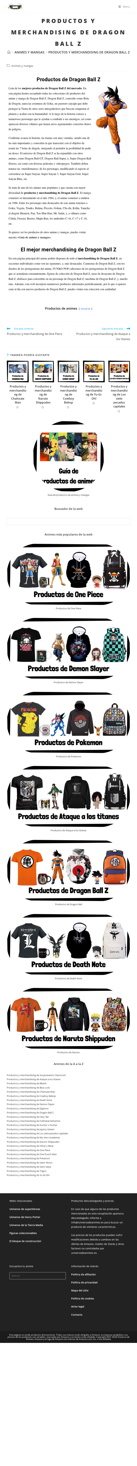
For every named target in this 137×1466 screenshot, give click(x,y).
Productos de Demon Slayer (68, 682)
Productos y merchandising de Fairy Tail (28, 1116)
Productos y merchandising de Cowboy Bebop (68, 394)
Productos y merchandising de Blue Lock (28, 1087)
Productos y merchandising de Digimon (28, 1108)
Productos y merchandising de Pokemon (28, 1158)
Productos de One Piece (68, 608)
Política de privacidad (84, 1282)
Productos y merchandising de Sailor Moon (29, 1162)
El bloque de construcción (25, 1241)
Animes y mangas (22, 66)
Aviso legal (77, 1306)
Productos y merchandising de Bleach (27, 1083)
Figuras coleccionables (23, 1233)
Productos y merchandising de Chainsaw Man (17, 394)
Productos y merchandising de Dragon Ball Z (89, 52)
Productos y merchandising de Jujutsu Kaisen (30, 1129)
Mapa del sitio (79, 1290)
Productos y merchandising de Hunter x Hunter (32, 1125)
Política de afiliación (83, 1274)
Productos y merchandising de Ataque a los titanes (33, 1079)
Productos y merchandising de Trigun (26, 1171)
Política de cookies (82, 1298)
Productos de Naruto (68, 1052)
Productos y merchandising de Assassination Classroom (36, 1075)
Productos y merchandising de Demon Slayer (30, 1104)
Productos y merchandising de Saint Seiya (29, 1166)
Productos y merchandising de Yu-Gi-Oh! (93, 392)
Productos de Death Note (68, 978)
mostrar (85, 308)
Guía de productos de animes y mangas (68, 495)
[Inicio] (9, 52)
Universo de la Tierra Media (26, 1225)
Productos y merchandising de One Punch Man (32, 1154)
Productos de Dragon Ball (68, 904)
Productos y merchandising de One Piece (28, 1150)
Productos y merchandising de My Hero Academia (33, 1137)
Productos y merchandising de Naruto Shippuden (43, 394)
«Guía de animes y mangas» (34, 237)
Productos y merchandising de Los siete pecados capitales (119, 396)
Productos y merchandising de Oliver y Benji (30, 1145)
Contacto (76, 1314)
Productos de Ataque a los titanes (68, 830)
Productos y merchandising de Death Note (29, 1100)
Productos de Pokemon (68, 756)
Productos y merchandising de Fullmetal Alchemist (33, 1121)
